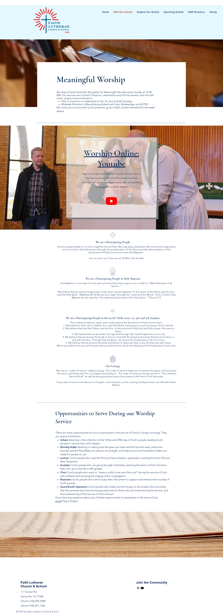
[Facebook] (138, 588)
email (58, 501)
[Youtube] (111, 200)
